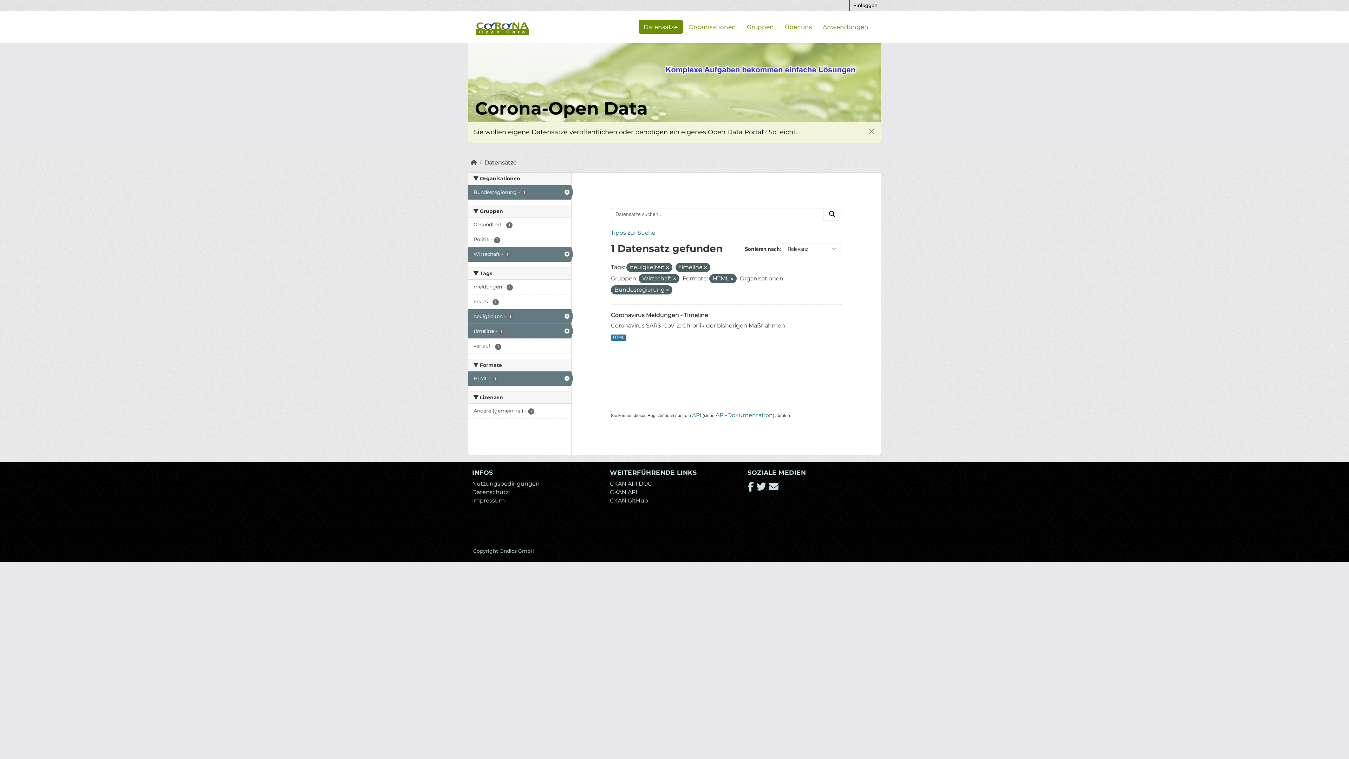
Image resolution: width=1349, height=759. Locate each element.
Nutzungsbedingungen (506, 483)
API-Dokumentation (744, 415)
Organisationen (712, 26)
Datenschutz (490, 492)
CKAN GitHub (629, 500)
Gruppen (760, 26)
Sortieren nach (762, 248)
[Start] (474, 162)
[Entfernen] (667, 267)
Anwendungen (845, 26)
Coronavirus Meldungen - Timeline (659, 315)
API (697, 415)
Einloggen (865, 5)
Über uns (798, 26)
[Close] (871, 131)
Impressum (488, 500)
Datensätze (661, 26)
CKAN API (623, 492)
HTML (618, 337)
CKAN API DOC (631, 483)
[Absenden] (832, 214)
